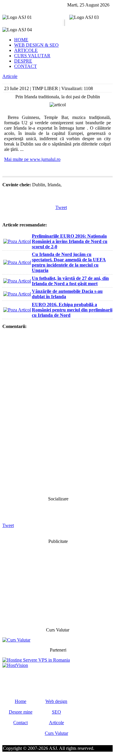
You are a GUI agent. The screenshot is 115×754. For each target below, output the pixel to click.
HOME (21, 39)
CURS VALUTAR (32, 55)
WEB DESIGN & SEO (36, 45)
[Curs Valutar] (16, 639)
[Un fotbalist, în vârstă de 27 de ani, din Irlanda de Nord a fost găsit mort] (17, 280)
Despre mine (20, 711)
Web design (56, 701)
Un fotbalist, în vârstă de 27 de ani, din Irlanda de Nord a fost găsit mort (70, 281)
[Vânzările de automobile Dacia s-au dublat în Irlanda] (17, 293)
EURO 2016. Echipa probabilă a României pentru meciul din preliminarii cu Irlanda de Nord (72, 310)
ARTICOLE (26, 50)
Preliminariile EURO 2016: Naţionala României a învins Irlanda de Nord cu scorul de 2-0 (69, 241)
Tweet (61, 207)
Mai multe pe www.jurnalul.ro (32, 159)
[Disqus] (57, 412)
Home (20, 701)
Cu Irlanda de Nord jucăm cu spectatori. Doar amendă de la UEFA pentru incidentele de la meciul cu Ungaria (69, 262)
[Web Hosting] (15, 665)
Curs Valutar (56, 733)
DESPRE (23, 60)
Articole (9, 76)
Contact (20, 722)
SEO (56, 711)
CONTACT (25, 66)
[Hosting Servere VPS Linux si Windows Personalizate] (36, 659)
